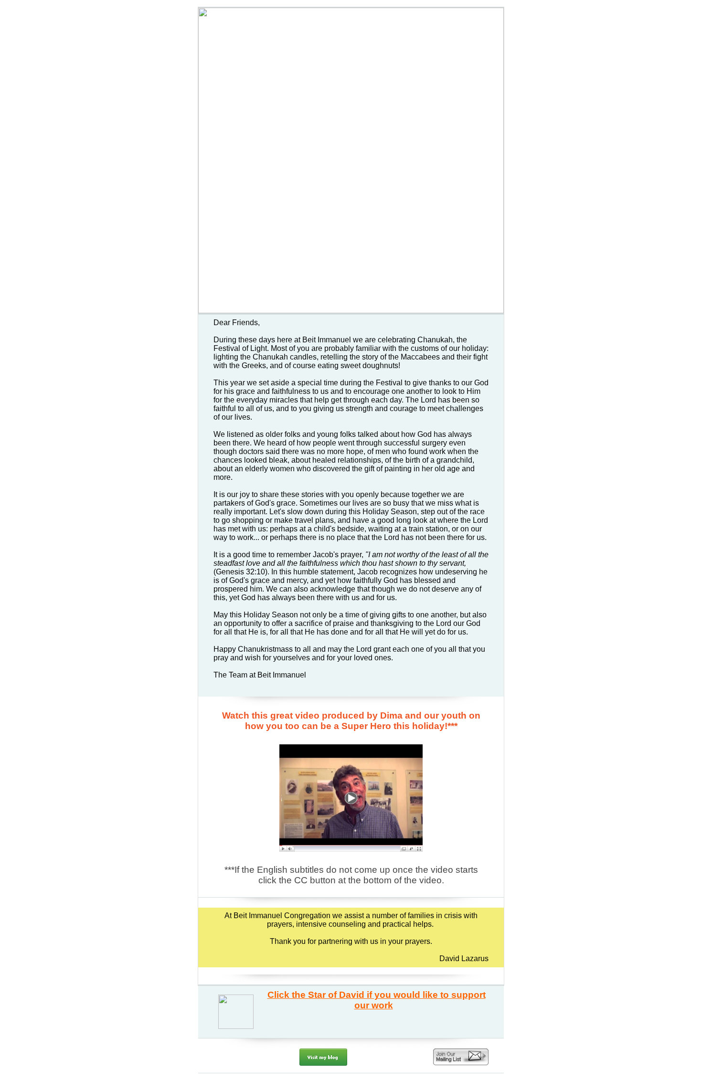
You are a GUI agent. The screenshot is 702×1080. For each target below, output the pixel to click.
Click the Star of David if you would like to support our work (376, 1000)
